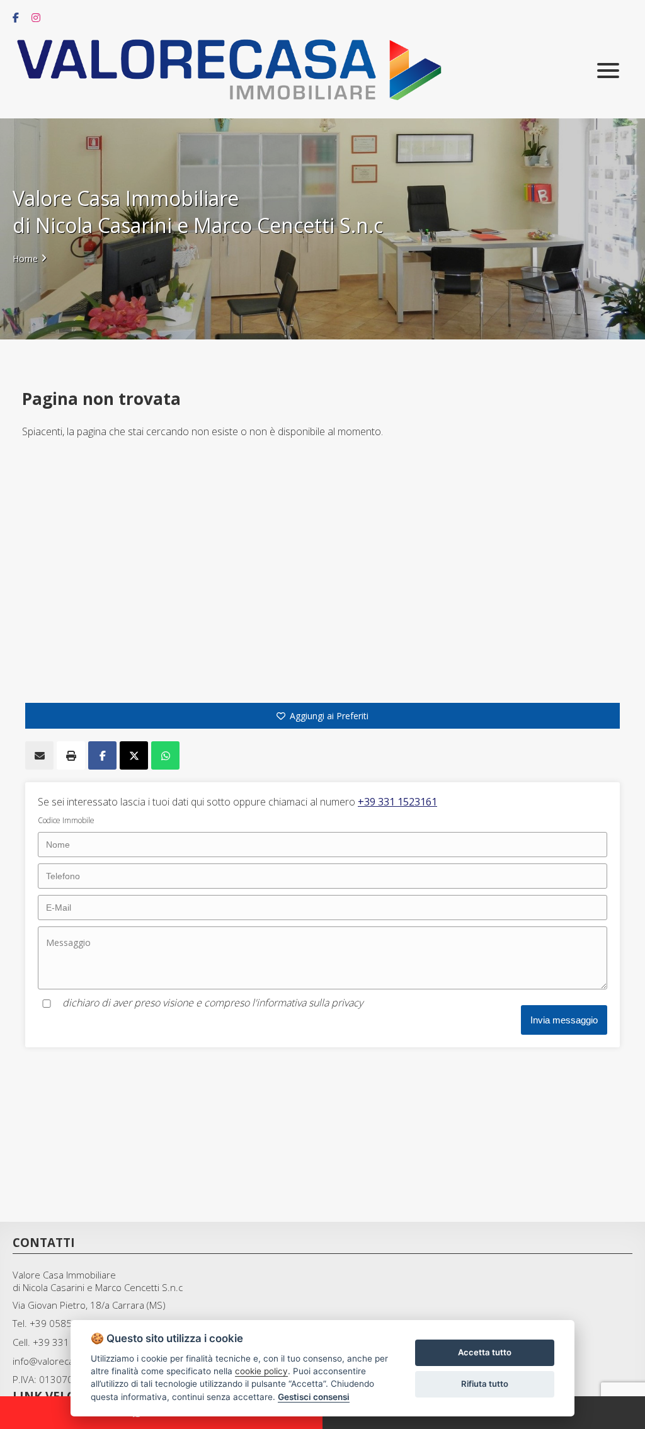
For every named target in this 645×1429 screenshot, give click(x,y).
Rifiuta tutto (484, 1384)
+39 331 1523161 (397, 802)
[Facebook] (12, 18)
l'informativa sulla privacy (307, 1003)
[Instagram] (32, 18)
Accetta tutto (484, 1352)
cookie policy (261, 1371)
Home (25, 259)
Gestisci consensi (314, 1397)
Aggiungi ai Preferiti (329, 716)
